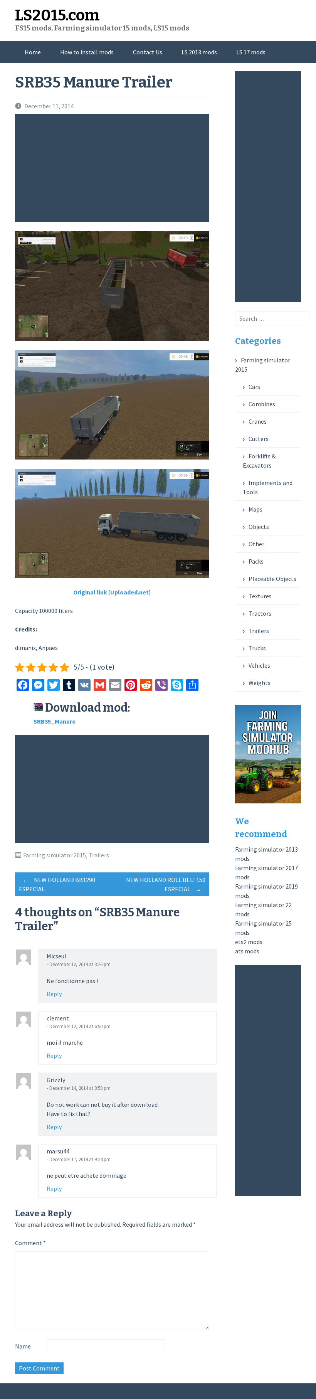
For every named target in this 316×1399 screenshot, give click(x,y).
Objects (259, 526)
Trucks (257, 648)
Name (23, 1346)
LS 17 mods (251, 52)
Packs (256, 561)
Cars (254, 387)
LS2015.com (57, 15)
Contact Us (147, 52)
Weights (260, 683)
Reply (54, 994)
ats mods (247, 951)
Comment (30, 1243)
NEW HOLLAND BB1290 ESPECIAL (57, 884)
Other (256, 544)
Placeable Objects (272, 578)
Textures (260, 596)
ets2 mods (248, 942)
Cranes (258, 421)
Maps (255, 509)
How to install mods (87, 52)
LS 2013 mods (199, 52)
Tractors (260, 613)
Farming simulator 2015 (54, 855)
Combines (262, 404)
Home (33, 52)
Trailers (99, 855)
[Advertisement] (114, 168)
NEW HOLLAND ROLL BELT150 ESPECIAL (165, 884)
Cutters (259, 439)
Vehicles (259, 665)
